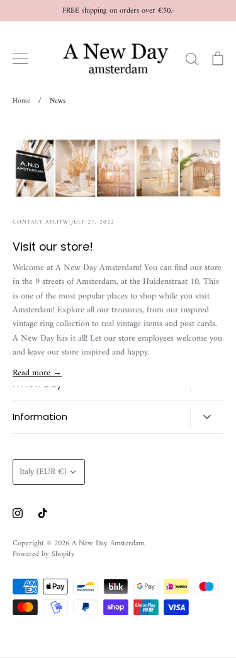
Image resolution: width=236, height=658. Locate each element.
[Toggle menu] (20, 58)
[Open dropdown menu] (206, 416)
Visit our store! (53, 246)
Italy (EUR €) (43, 472)
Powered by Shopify (44, 554)
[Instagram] (17, 513)
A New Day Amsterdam (108, 543)
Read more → (37, 373)
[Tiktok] (42, 513)
